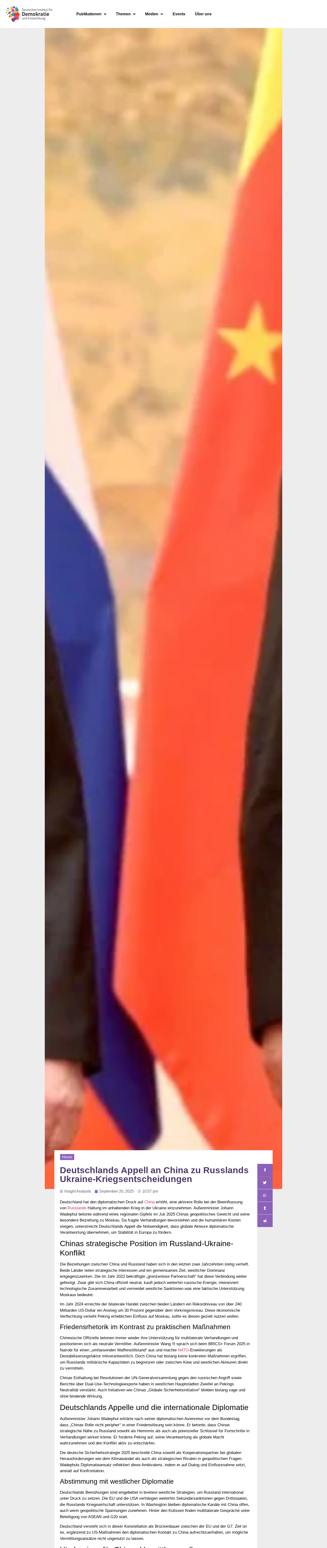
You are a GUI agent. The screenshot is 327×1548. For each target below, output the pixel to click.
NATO (183, 1350)
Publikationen (88, 14)
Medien (151, 14)
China (149, 1202)
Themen (123, 14)
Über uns (203, 14)
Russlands (77, 1208)
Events (179, 14)
